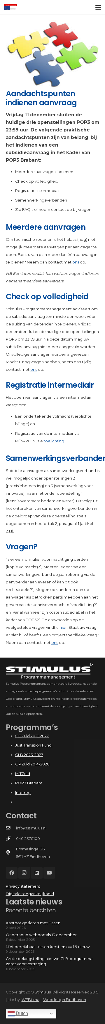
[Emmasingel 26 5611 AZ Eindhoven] (11, 852)
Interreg (23, 792)
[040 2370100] (11, 838)
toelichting (54, 441)
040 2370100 (28, 838)
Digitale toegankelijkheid (30, 893)
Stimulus (43, 992)
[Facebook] (12, 873)
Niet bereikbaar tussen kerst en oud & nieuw (48, 946)
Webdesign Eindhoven (64, 999)
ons (75, 262)
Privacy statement (23, 886)
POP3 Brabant (28, 783)
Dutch (21, 1013)
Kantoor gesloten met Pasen (33, 922)
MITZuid (22, 773)
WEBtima (30, 999)
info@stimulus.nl (31, 828)
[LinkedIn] (37, 873)
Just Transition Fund (33, 745)
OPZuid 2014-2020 (32, 764)
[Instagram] (24, 873)
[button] (98, 7)
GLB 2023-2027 (29, 754)
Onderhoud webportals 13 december (41, 934)
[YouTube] (49, 873)
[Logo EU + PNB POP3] (10, 7)
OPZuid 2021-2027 (32, 735)
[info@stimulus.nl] (11, 828)
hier (63, 627)
